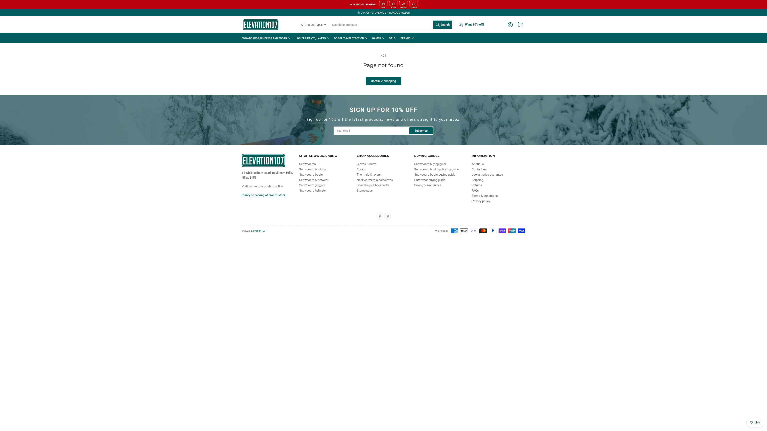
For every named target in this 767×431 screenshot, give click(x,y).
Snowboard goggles (312, 185)
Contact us (479, 169)
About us (478, 164)
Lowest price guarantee (487, 174)
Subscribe (421, 130)
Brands (405, 38)
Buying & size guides (427, 185)
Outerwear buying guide (429, 180)
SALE (392, 38)
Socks (361, 169)
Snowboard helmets (312, 190)
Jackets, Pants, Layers (310, 38)
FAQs (475, 190)
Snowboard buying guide (430, 164)
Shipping (477, 180)
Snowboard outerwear (313, 180)
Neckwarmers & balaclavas (375, 180)
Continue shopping (383, 81)
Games (376, 38)
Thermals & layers (369, 174)
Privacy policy (481, 201)
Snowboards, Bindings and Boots (264, 38)
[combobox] (390, 24)
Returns (477, 185)
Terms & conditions (485, 196)
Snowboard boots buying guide (434, 174)
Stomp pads (365, 190)
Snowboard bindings (312, 169)
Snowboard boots (311, 174)
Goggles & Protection (349, 38)
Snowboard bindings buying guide (436, 169)
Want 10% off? (474, 24)
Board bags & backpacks (373, 185)
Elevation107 (258, 230)
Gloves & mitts (366, 164)
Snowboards (307, 164)
